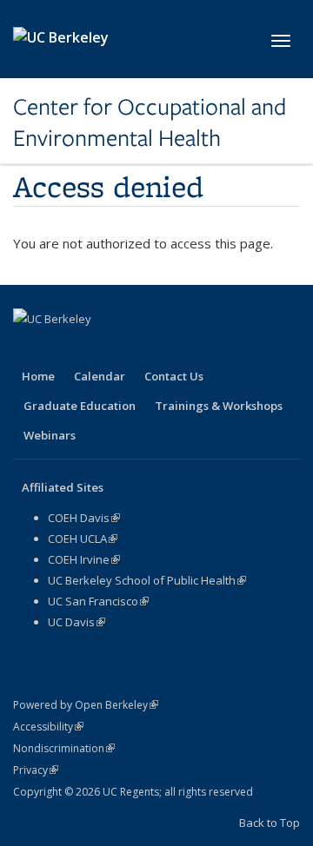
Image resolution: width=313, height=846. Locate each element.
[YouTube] (130, 348)
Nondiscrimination (64, 748)
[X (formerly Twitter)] (63, 348)
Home (38, 376)
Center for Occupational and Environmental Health (149, 123)
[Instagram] (164, 348)
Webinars (49, 435)
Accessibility (48, 726)
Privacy (35, 770)
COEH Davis (84, 517)
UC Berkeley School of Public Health (147, 580)
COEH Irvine (84, 559)
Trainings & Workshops (219, 405)
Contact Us (173, 376)
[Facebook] (29, 348)
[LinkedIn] (96, 348)
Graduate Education (79, 405)
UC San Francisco (98, 601)
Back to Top (269, 822)
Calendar (99, 376)
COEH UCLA (82, 538)
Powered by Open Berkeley (85, 704)
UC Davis (76, 622)
